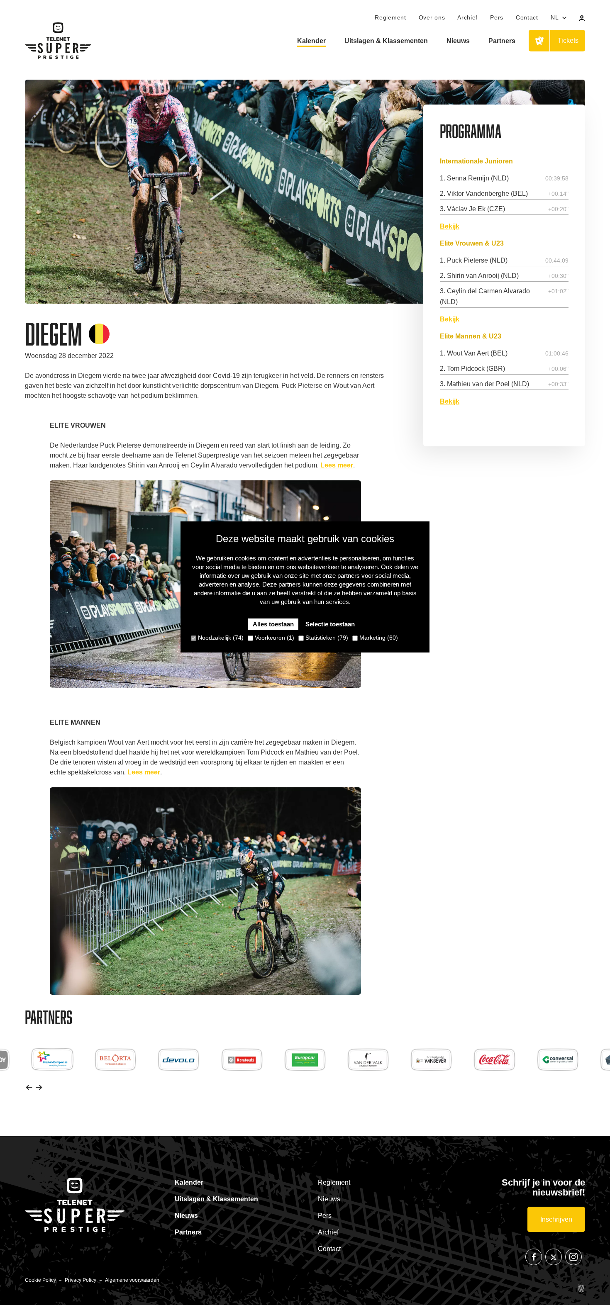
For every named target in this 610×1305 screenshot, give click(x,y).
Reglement (390, 17)
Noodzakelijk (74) (220, 637)
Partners (501, 40)
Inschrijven (556, 1219)
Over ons (432, 17)
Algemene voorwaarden (132, 1280)
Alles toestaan (273, 624)
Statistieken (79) (326, 637)
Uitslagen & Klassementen (386, 40)
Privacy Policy (80, 1280)
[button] (29, 1087)
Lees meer (336, 465)
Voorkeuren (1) (273, 637)
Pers (496, 17)
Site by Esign (581, 1288)
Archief (467, 17)
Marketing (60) (378, 637)
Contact (527, 17)
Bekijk (449, 226)
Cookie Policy (40, 1280)
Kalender (311, 40)
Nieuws (458, 40)
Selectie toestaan (330, 624)
